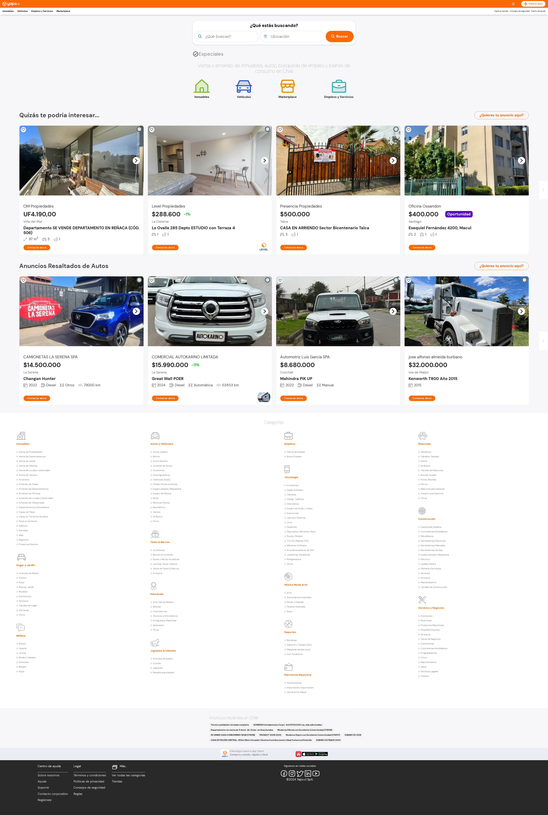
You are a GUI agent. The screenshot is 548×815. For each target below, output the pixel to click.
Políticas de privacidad (88, 781)
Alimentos (426, 451)
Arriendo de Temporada (31, 502)
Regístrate (45, 800)
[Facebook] (284, 773)
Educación (157, 594)
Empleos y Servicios (42, 11)
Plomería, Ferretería (431, 568)
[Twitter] (300, 773)
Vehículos (22, 11)
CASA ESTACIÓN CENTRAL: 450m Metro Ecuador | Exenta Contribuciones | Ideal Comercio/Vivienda (261, 740)
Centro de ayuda (538, 11)
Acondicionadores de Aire (300, 550)
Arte (289, 592)
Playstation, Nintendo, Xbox (301, 531)
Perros (424, 484)
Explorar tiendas (501, 11)
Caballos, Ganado (430, 456)
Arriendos (24, 479)
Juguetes (158, 667)
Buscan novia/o (429, 475)
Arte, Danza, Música (163, 602)
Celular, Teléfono (295, 499)
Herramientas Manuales (433, 545)
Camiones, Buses (161, 479)
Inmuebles (8, 11)
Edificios (23, 525)
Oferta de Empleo (296, 451)
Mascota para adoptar (433, 488)
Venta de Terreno (28, 475)
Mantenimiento (428, 582)
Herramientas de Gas (432, 550)
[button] (136, 160)
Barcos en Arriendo (163, 554)
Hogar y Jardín (25, 565)
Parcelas (23, 530)
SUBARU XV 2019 (353, 735)
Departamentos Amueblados (34, 507)
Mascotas (424, 444)
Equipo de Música (162, 493)
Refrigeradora (294, 559)
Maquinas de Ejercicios (299, 649)
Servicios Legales (429, 671)
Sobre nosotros (48, 775)
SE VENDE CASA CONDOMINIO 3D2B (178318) (233, 735)
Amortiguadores (161, 475)
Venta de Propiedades (30, 451)
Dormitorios (25, 596)
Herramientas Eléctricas (433, 540)
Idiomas (157, 606)
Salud (423, 666)
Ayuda (42, 781)
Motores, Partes (161, 502)
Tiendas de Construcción (434, 587)
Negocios (24, 539)
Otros (22, 614)
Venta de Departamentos (32, 456)
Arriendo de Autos (162, 465)
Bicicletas (292, 640)
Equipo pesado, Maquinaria (167, 488)
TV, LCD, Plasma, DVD (298, 540)
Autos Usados (160, 451)
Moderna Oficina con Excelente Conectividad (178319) (304, 730)
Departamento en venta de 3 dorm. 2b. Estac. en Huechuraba (242, 730)
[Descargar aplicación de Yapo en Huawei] (298, 754)
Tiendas (117, 781)
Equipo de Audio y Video (300, 508)
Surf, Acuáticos (295, 654)
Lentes (22, 652)
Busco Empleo (294, 456)
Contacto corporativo (53, 794)
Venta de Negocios (431, 639)
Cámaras (291, 494)
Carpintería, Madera (431, 526)
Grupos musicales (296, 606)
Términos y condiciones (89, 775)
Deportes (290, 632)
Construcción (426, 519)
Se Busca (157, 516)
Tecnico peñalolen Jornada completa (230, 724)
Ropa (21, 671)
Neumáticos (159, 507)
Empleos (289, 444)
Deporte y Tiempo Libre (299, 644)
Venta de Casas (27, 461)
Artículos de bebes (163, 658)
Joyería (22, 648)
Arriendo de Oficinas (29, 493)
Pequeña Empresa (430, 629)
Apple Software (295, 490)
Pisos (21, 582)
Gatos (424, 461)
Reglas (77, 794)
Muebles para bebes (163, 672)
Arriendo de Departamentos (34, 488)
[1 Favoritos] (23, 129)
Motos (156, 456)
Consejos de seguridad (520, 11)
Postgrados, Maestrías (164, 620)
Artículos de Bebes (29, 573)
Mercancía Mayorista (297, 675)
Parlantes (292, 526)
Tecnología (291, 477)
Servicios (425, 573)
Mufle (156, 498)
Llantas (156, 511)
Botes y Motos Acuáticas (166, 559)
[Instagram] (292, 773)
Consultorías (427, 643)
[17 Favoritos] (408, 129)
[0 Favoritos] (280, 280)
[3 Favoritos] (23, 280)
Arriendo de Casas (28, 484)
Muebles (23, 591)
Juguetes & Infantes (163, 650)
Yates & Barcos (160, 542)
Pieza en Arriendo (28, 521)
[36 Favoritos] (151, 129)
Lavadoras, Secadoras (298, 554)
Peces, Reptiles (428, 479)
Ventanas (24, 610)
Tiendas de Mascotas (432, 470)
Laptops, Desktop (296, 517)
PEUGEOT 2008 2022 (270, 735)
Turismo (425, 676)
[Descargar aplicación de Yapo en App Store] (308, 754)
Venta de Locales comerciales (34, 470)
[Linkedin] (308, 773)
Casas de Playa (27, 511)
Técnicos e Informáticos (165, 615)
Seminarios (158, 625)
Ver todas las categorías (128, 775)
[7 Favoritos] (280, 129)
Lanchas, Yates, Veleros (165, 563)
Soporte (43, 788)
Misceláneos (427, 536)
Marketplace (63, 11)
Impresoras (293, 513)
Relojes (22, 666)
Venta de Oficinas (28, 465)
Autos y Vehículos (161, 444)
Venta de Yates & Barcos (166, 568)
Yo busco (158, 573)
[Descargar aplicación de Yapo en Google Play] (321, 754)
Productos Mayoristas (432, 625)
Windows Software (297, 545)
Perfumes (24, 662)
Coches (157, 663)
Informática (293, 503)
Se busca (23, 600)
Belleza (20, 635)
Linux (289, 522)
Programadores (429, 652)
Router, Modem (295, 536)
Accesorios (159, 470)
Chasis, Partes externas (165, 484)
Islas (21, 535)
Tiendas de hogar (28, 605)
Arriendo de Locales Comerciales (36, 498)
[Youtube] (316, 773)
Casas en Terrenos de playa (33, 516)
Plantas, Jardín (26, 587)
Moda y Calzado (27, 657)
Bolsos (22, 643)
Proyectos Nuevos (28, 544)
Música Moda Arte (295, 584)
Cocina (22, 577)
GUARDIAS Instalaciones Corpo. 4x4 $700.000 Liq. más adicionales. (287, 724)
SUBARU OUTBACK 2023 (328, 740)
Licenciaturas (160, 611)
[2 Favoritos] (408, 280)
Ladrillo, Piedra (428, 563)
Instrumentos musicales (299, 597)
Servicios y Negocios (431, 608)
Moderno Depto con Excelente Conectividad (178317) (313, 735)
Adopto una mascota (432, 493)
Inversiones (426, 615)
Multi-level (426, 620)
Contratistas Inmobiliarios (434, 531)
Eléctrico (425, 559)
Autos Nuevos (160, 461)
